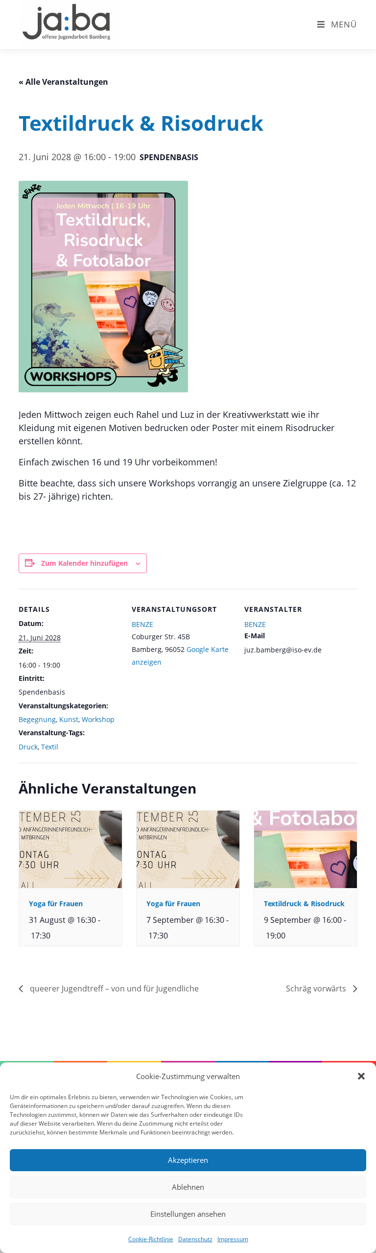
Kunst (68, 719)
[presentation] (70, 849)
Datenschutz (195, 1239)
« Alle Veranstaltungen (63, 81)
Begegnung (37, 719)
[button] (361, 1076)
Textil (49, 746)
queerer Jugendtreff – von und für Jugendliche (113, 988)
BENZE (142, 624)
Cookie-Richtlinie (150, 1239)
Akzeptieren (188, 1160)
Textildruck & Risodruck (304, 903)
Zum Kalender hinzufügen (84, 563)
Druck (28, 746)
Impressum (232, 1239)
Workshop (98, 719)
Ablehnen (188, 1187)
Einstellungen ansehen (188, 1214)
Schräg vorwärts (317, 988)
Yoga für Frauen (56, 903)
